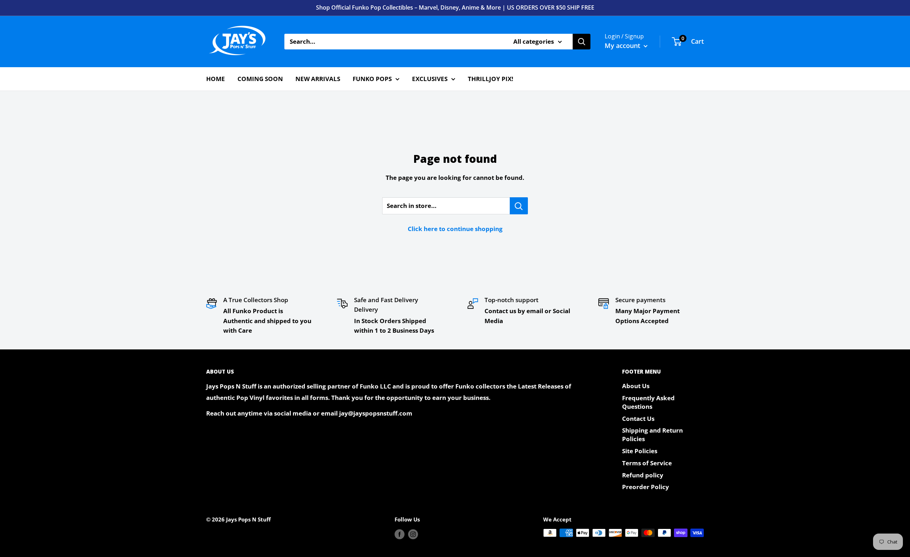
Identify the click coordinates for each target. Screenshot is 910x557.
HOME (215, 79)
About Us (635, 386)
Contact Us (638, 418)
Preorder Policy (645, 487)
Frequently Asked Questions (648, 402)
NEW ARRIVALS (317, 79)
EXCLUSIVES (430, 79)
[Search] (581, 41)
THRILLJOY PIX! (490, 79)
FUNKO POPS (372, 79)
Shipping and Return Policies (652, 434)
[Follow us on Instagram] (413, 534)
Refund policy (642, 475)
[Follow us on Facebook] (400, 534)
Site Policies (639, 451)
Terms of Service (647, 463)
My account (623, 45)
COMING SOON (260, 79)
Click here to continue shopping (455, 229)
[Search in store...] (519, 205)
